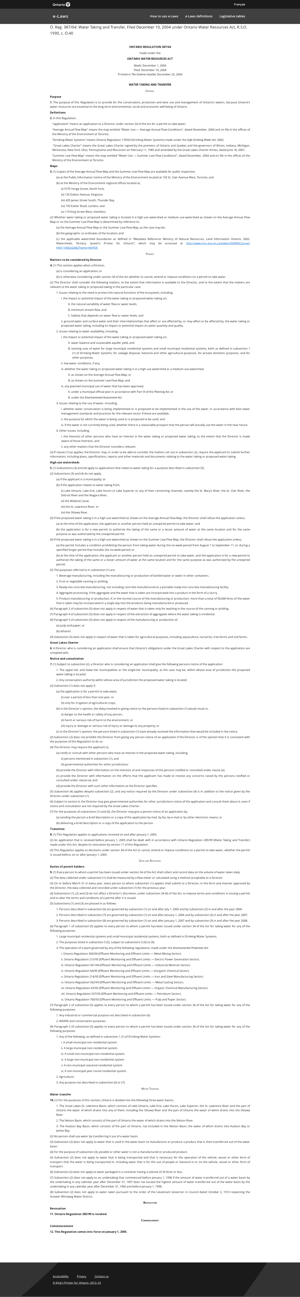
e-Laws (60, 16)
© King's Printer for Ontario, (77, 1283)
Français (239, 4)
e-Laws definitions (198, 16)
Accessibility (61, 1276)
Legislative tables (232, 16)
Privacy (81, 1276)
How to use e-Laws (164, 16)
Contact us (102, 1276)
